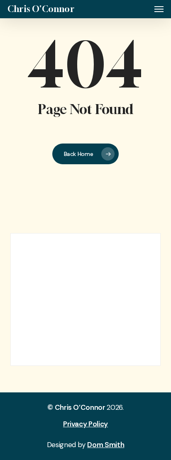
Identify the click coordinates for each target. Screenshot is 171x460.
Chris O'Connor (40, 9)
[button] (159, 9)
